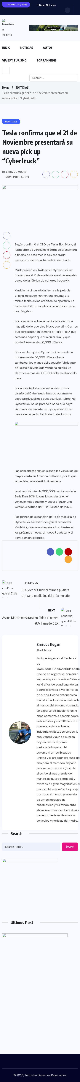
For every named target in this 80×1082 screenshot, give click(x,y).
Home (5, 87)
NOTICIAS (26, 48)
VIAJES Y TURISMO (14, 60)
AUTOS (47, 48)
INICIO (6, 48)
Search (69, 847)
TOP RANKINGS (46, 60)
